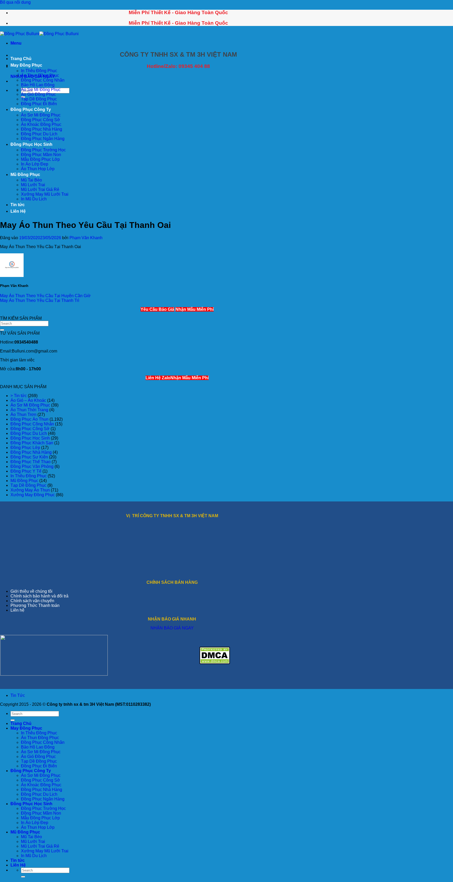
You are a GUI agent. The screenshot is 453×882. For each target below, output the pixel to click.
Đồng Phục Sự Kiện (29, 457)
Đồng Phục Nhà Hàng (41, 129)
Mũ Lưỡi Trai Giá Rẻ (40, 189)
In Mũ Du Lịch (34, 199)
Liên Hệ (18, 211)
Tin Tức (17, 695)
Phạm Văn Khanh (86, 238)
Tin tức (17, 204)
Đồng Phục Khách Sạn (31, 443)
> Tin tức (18, 395)
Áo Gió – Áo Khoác (28, 400)
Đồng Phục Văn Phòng (31, 466)
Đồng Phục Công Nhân (42, 80)
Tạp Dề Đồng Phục (39, 99)
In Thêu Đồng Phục (39, 70)
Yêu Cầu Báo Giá (157, 309)
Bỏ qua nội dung (15, 2)
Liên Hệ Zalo (157, 378)
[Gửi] (2, 330)
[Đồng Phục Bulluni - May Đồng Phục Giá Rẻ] (39, 33)
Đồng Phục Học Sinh (31, 144)
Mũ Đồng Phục (25, 174)
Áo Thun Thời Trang (29, 410)
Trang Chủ (20, 58)
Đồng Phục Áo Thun (29, 419)
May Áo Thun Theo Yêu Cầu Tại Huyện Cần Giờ (45, 295)
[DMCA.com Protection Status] (214, 662)
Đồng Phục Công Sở (40, 119)
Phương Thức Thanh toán (35, 605)
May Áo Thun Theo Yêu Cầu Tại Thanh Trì (39, 300)
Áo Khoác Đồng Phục (41, 124)
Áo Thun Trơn (23, 414)
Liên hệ (17, 610)
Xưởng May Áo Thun (30, 490)
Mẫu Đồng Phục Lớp (40, 159)
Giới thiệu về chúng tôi (31, 591)
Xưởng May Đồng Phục (32, 495)
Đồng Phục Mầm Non (41, 154)
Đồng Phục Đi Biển (39, 103)
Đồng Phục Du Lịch (39, 134)
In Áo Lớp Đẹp (34, 164)
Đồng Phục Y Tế (25, 471)
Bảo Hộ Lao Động (38, 85)
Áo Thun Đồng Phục (40, 75)
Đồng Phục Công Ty (30, 109)
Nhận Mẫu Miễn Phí (194, 309)
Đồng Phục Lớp (25, 447)
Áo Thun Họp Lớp (38, 169)
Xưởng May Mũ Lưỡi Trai (44, 194)
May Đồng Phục (26, 65)
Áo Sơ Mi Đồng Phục (41, 89)
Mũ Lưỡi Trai (33, 185)
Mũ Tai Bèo (31, 180)
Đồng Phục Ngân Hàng (42, 138)
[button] (15, 43)
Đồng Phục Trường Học (43, 150)
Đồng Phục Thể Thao (30, 461)
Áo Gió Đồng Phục (38, 94)
